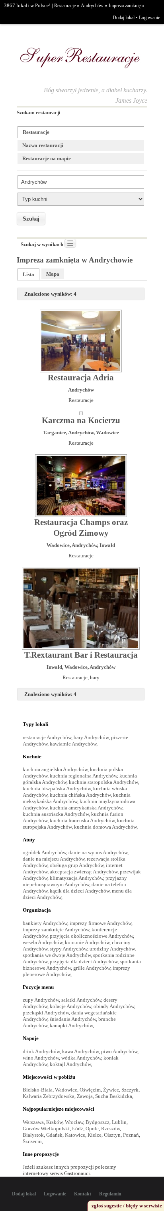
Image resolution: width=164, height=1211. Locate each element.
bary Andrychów (91, 737)
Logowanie (149, 17)
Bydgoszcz (97, 1122)
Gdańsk (54, 1135)
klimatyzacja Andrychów (76, 878)
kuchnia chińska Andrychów (80, 795)
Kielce (95, 1135)
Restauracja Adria (81, 377)
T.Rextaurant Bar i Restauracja (81, 655)
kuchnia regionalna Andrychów (83, 776)
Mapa (52, 274)
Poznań (131, 1135)
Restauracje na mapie (46, 158)
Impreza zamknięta (126, 5)
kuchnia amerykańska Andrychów (86, 808)
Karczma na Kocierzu (81, 420)
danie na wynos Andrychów (97, 852)
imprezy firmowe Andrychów (100, 923)
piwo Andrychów (119, 1051)
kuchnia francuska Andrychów (82, 820)
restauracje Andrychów (47, 737)
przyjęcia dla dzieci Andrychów (83, 961)
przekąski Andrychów (46, 1013)
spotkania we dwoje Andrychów (57, 955)
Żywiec (111, 1090)
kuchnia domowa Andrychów (105, 827)
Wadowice (107, 432)
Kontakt (82, 1194)
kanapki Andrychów (71, 1025)
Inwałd (107, 545)
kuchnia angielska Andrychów (55, 769)
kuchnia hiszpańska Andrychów (57, 788)
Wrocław (74, 1122)
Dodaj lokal (124, 17)
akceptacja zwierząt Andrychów (83, 872)
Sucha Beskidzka (113, 1096)
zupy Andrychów (41, 1000)
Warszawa (33, 1122)
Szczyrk (130, 1090)
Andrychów (92, 5)
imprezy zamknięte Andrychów (56, 930)
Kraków (54, 1122)
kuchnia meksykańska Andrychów (77, 798)
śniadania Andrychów (73, 1019)
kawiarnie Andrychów (73, 744)
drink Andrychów (41, 1051)
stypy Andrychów (68, 949)
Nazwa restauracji (42, 145)
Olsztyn (112, 1135)
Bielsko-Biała (38, 1090)
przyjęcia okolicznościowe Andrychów (91, 936)
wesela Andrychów (42, 942)
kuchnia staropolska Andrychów (103, 782)
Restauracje (65, 5)
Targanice (54, 432)
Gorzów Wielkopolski (46, 1128)
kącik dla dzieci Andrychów (79, 891)
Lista (28, 274)
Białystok (33, 1135)
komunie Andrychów (87, 942)
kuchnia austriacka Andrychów (56, 814)
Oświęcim (90, 1090)
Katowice (75, 1135)
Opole (92, 1128)
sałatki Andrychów (81, 1000)
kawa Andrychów (80, 1051)
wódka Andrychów (81, 1058)
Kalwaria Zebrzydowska (48, 1096)
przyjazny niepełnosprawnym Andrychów (75, 881)
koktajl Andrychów (70, 1064)
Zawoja (85, 1096)
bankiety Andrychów (45, 923)
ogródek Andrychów (44, 852)
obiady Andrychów (114, 1006)
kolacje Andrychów (70, 1006)
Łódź (77, 1128)
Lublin (119, 1122)
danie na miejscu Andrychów (53, 859)
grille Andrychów (91, 968)
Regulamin (110, 1194)
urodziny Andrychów (112, 949)
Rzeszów (110, 1128)
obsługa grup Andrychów (76, 865)
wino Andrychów (41, 1058)
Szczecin (32, 1141)
